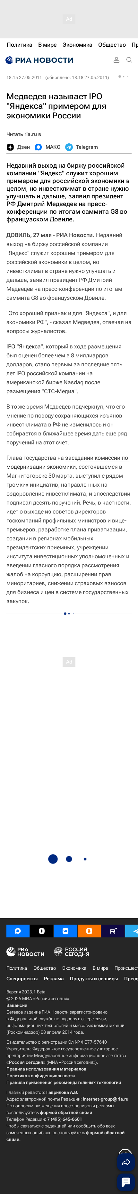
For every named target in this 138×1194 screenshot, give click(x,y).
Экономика (74, 968)
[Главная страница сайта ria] (38, 60)
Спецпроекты (22, 979)
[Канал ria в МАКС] (18, 931)
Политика (16, 968)
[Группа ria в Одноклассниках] (89, 931)
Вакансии (16, 1005)
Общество (44, 968)
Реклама (54, 979)
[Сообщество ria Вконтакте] (65, 931)
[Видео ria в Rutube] (113, 931)
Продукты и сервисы (94, 979)
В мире (100, 968)
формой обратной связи (66, 1112)
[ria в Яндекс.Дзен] (41, 931)
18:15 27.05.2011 (24, 77)
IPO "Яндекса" (24, 346)
